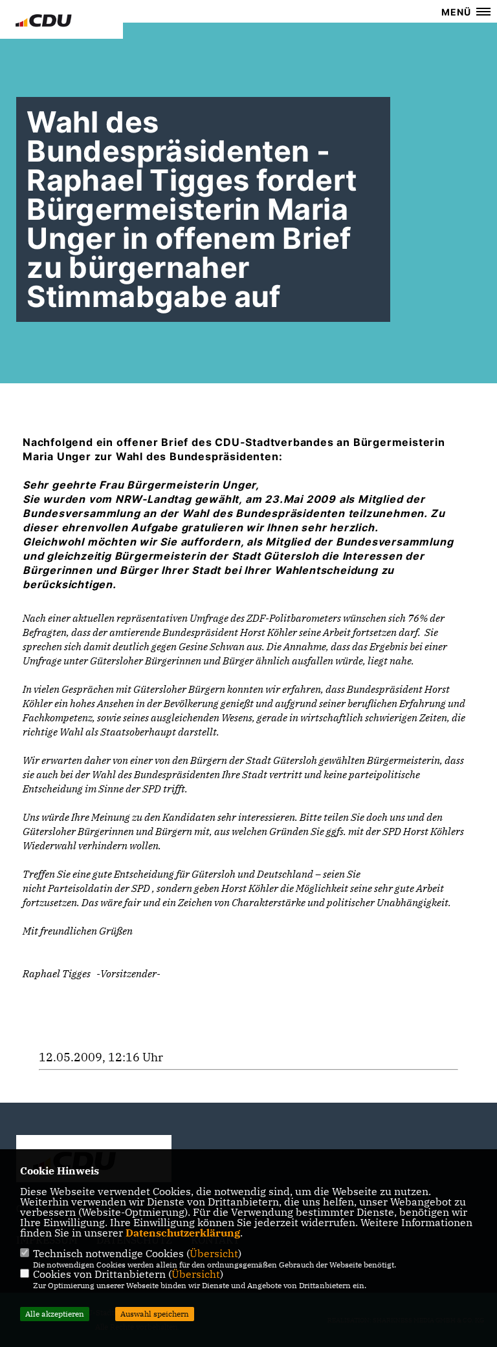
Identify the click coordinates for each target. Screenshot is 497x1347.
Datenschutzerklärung (183, 1232)
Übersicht (214, 1253)
